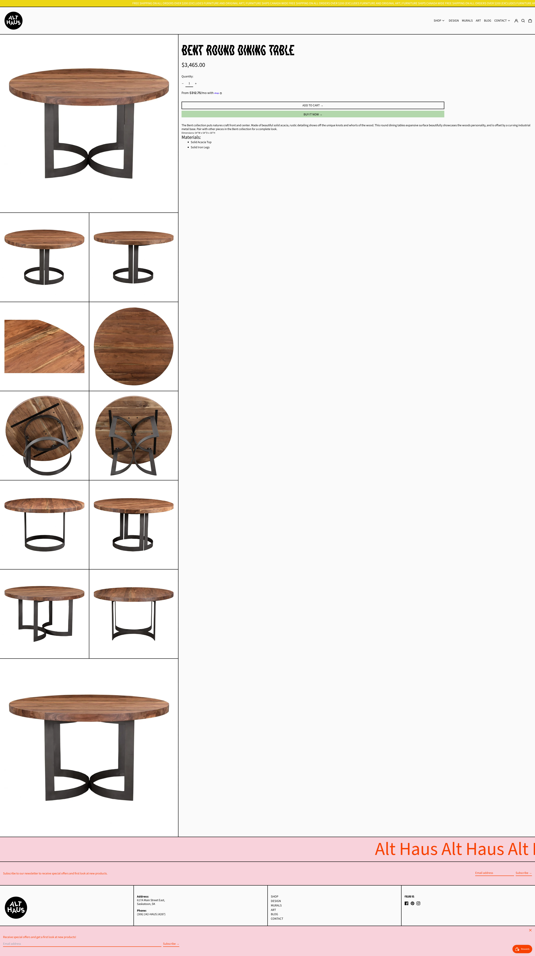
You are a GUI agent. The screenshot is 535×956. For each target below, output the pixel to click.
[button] (530, 21)
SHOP (274, 896)
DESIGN (276, 901)
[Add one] (196, 83)
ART (273, 910)
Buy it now (311, 114)
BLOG (274, 914)
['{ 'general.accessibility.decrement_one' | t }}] (182, 83)
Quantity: (187, 76)
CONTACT (277, 918)
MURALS (276, 905)
